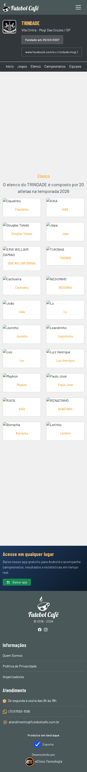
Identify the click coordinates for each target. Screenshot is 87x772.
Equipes (75, 66)
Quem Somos (13, 655)
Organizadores (13, 677)
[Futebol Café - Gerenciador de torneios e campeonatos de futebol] (21, 7)
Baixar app (19, 582)
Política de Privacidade (20, 666)
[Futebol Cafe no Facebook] (40, 630)
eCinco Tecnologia (48, 761)
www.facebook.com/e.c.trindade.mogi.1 (51, 52)
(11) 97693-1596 (19, 711)
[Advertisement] (43, 121)
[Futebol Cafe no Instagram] (46, 630)
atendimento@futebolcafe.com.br (34, 722)
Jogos (22, 66)
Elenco (36, 66)
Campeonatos (55, 66)
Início (10, 66)
